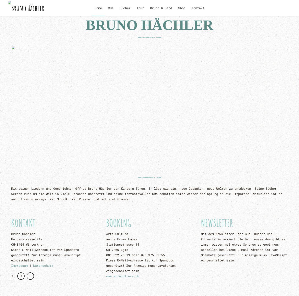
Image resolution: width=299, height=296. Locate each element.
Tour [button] (140, 8)
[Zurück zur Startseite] (38, 8)
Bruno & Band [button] (161, 8)
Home (98, 8)
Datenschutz (43, 265)
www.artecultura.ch (122, 276)
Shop (182, 8)
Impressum (19, 265)
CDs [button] (110, 8)
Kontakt (198, 8)
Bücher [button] (125, 8)
